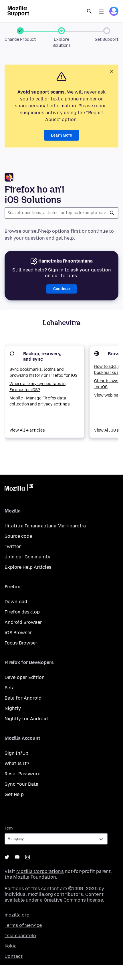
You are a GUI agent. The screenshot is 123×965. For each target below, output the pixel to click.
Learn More (61, 135)
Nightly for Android (26, 718)
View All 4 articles (27, 430)
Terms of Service (23, 925)
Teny (9, 828)
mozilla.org (17, 915)
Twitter (13, 546)
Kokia (11, 946)
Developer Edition (25, 677)
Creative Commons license (73, 900)
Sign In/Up (16, 753)
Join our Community (27, 557)
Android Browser (23, 622)
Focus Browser (21, 643)
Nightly (13, 708)
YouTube (17, 857)
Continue (61, 288)
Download (16, 601)
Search (89, 11)
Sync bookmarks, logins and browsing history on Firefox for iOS (43, 372)
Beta (10, 687)
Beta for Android (23, 698)
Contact (14, 956)
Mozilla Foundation (34, 877)
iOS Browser (18, 632)
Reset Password (23, 773)
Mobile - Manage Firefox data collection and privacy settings (39, 401)
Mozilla (19, 488)
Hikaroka (112, 213)
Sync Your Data (21, 784)
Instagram (27, 857)
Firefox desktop (22, 612)
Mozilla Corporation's (40, 871)
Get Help (14, 794)
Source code (18, 536)
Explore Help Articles (28, 567)
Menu (101, 11)
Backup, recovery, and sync (42, 356)
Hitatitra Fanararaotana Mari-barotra (45, 526)
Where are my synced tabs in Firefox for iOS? (37, 386)
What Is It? (17, 763)
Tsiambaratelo (20, 935)
